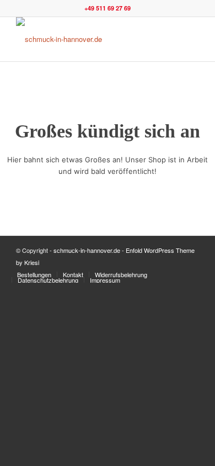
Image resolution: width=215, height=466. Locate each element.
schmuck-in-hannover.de (86, 250)
